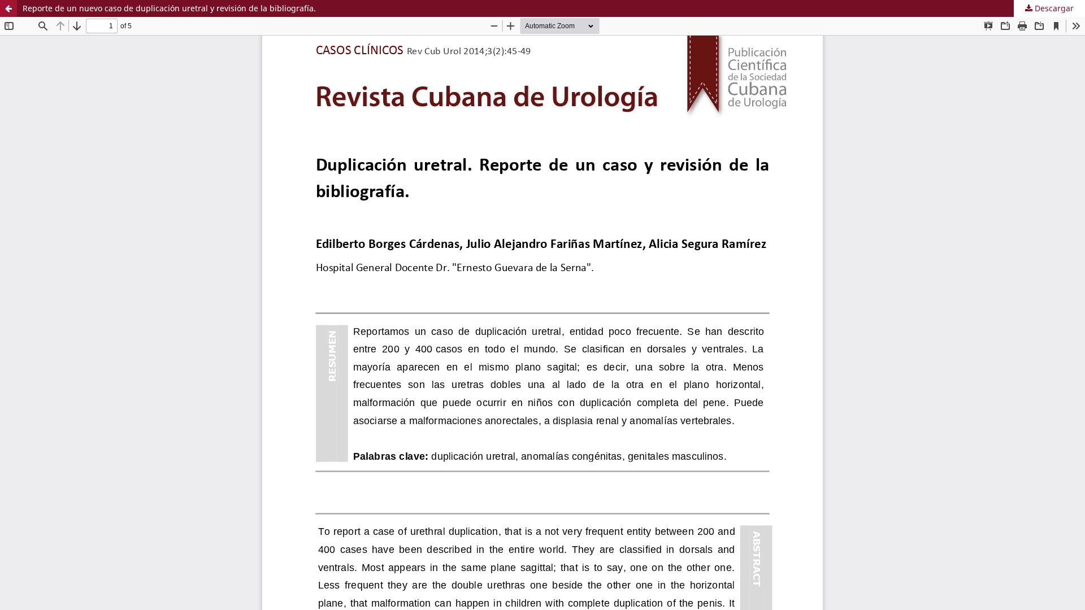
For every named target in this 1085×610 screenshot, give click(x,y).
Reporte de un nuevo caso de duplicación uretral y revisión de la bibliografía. (169, 8)
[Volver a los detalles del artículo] (8, 8)
